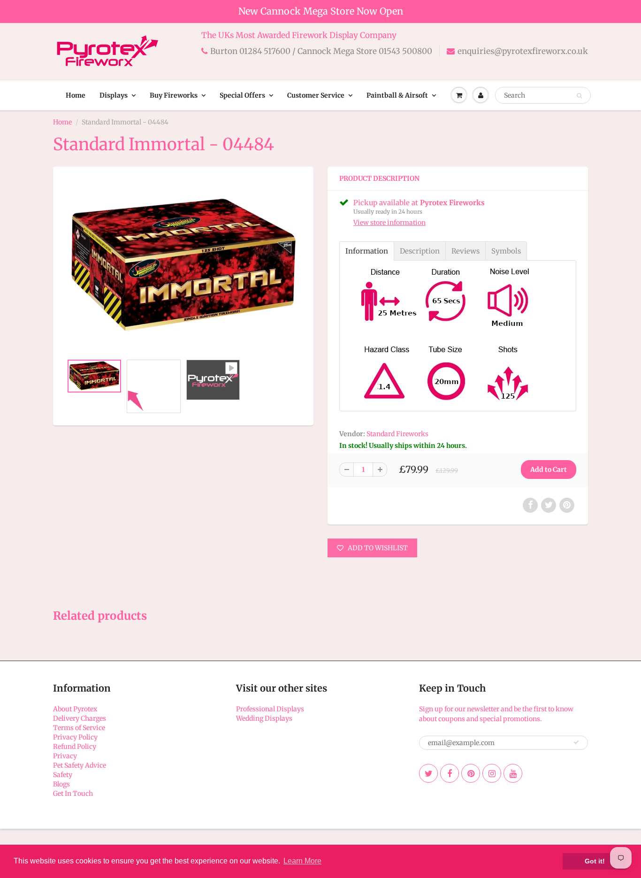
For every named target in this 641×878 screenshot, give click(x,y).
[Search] (579, 95)
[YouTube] (513, 773)
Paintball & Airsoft (397, 95)
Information (366, 250)
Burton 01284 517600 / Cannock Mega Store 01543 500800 (321, 51)
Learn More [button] (302, 861)
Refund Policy (74, 746)
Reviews (465, 250)
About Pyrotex (75, 709)
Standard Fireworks (397, 434)
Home (75, 95)
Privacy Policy (75, 737)
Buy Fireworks (174, 95)
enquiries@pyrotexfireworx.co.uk (523, 51)
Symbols (506, 250)
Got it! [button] (595, 861)
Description (420, 250)
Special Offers (242, 95)
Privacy (65, 756)
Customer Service (315, 95)
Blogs (61, 784)
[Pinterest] (470, 773)
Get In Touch (73, 793)
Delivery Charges (79, 718)
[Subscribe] (576, 742)
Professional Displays (270, 709)
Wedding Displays (264, 718)
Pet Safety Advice (79, 765)
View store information (389, 222)
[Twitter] (428, 773)
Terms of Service (79, 728)
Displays (113, 95)
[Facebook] (449, 773)
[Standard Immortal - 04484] (183, 265)
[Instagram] (491, 773)
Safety (62, 774)
